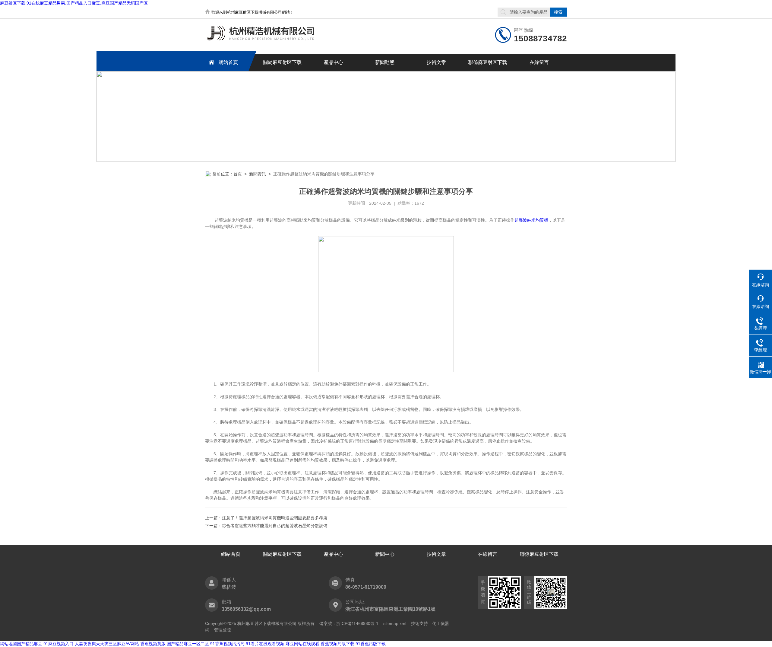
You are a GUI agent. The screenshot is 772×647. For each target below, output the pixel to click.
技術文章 (436, 62)
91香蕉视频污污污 (227, 643)
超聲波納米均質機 (531, 220)
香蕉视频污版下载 (337, 643)
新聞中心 (384, 554)
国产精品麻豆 (29, 643)
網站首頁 (228, 62)
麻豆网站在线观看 (302, 643)
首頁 (237, 173)
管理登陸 (222, 629)
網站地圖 (8, 643)
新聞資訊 (257, 173)
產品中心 (333, 62)
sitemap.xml (394, 623)
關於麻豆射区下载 (282, 62)
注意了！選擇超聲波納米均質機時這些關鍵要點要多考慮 (274, 517)
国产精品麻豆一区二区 (188, 643)
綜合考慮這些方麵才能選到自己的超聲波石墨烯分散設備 (274, 525)
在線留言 (539, 62)
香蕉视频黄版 (153, 643)
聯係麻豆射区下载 (487, 62)
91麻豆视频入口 (58, 643)
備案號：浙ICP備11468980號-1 (348, 623)
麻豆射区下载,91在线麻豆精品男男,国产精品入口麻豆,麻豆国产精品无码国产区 (74, 3)
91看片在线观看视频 (265, 643)
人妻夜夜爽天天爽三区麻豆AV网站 (107, 643)
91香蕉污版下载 (371, 643)
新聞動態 (384, 62)
